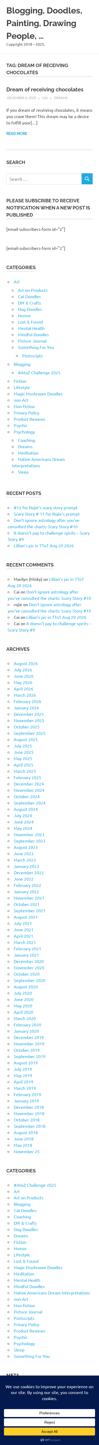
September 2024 (29, 802)
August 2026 (26, 663)
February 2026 (27, 701)
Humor (24, 315)
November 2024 (29, 790)
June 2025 (24, 752)
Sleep (23, 471)
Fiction (20, 381)
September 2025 (29, 733)
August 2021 (26, 916)
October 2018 (27, 1119)
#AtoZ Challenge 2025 (39, 372)
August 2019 (26, 1062)
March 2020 (25, 1018)
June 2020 (24, 999)
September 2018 (29, 1126)
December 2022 (29, 872)
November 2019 (29, 1043)
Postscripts (32, 355)
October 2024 (27, 796)
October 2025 (27, 726)
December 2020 (29, 961)
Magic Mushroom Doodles (38, 393)
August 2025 (26, 739)
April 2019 (23, 1081)
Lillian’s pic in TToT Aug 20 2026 (44, 545)
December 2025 (29, 714)
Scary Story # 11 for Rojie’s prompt (47, 513)
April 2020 (23, 1011)
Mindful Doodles (33, 334)
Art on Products (33, 290)
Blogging (22, 364)
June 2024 (24, 821)
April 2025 (23, 764)
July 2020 (23, 992)
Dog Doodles (30, 309)
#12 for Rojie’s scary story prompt (46, 507)
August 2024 (26, 809)
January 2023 (26, 866)
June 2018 (24, 1138)
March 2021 (25, 942)
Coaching (26, 440)
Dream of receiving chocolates (44, 89)
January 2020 (26, 1031)
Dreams (61, 97)
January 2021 (26, 954)
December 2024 (29, 783)
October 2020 (27, 973)
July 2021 (23, 923)
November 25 (27, 1151)
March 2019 (25, 1088)
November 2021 (29, 897)
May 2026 (23, 682)
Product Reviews (29, 419)
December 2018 (29, 1107)
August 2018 (26, 1132)
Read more (16, 134)
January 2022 (26, 891)
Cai (45, 97)
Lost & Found (30, 321)
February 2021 (27, 948)
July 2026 (23, 669)
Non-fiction (24, 406)
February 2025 (27, 777)
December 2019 (29, 1037)
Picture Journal (32, 340)
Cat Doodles (29, 296)
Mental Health (31, 328)
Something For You (36, 347)
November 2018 (29, 1113)
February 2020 (27, 1024)
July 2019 (23, 1069)
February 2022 (27, 885)
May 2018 (23, 1145)
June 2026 (24, 676)
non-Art (21, 400)
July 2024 (23, 815)
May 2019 (23, 1075)
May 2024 (23, 828)
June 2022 (24, 878)
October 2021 (27, 904)
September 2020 (29, 980)
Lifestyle (22, 387)
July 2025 (23, 745)
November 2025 (29, 720)
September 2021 (29, 910)
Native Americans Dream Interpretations (52, 1292)
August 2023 (26, 847)
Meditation (28, 452)
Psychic (20, 425)
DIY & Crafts (29, 302)
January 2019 (26, 1100)
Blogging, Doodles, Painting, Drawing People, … (44, 23)
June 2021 (24, 929)
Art (17, 281)
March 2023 (25, 859)
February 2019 (27, 1094)
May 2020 (23, 1005)
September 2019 (29, 1056)
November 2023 (29, 834)
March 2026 (25, 695)
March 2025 (25, 771)
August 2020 (26, 986)
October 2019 (27, 1050)
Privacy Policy (26, 412)
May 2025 (23, 758)
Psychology (24, 431)
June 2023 (24, 853)
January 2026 (26, 707)
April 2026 (23, 688)
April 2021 (23, 935)
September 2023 (29, 840)
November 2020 (29, 967)
